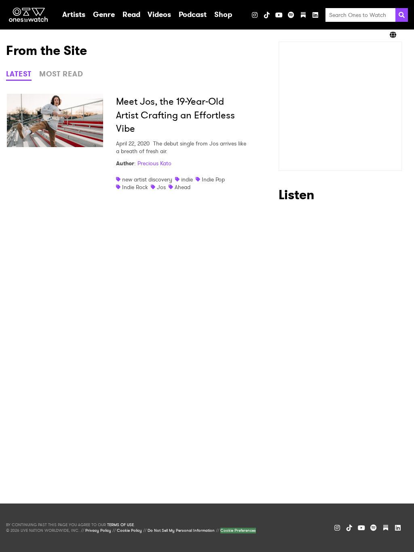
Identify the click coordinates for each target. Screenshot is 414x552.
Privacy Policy (98, 530)
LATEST (19, 74)
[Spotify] (291, 15)
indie (187, 179)
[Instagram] (255, 15)
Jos (161, 187)
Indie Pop (213, 179)
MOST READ (61, 74)
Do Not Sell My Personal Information (181, 530)
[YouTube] (279, 15)
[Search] (401, 15)
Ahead (182, 187)
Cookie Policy (129, 530)
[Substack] (303, 15)
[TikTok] (267, 15)
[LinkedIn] (315, 15)
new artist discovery (147, 179)
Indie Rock (135, 187)
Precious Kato (154, 163)
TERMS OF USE (120, 525)
